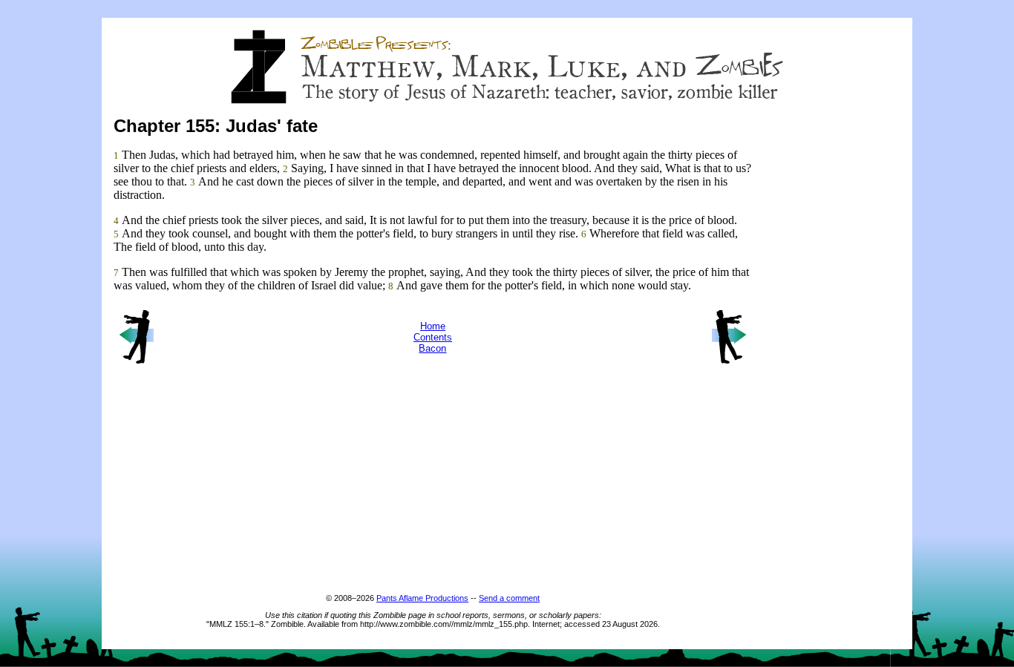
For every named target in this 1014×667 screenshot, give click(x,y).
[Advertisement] (841, 371)
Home (432, 326)
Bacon (432, 348)
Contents (432, 337)
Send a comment (509, 598)
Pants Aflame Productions (422, 598)
